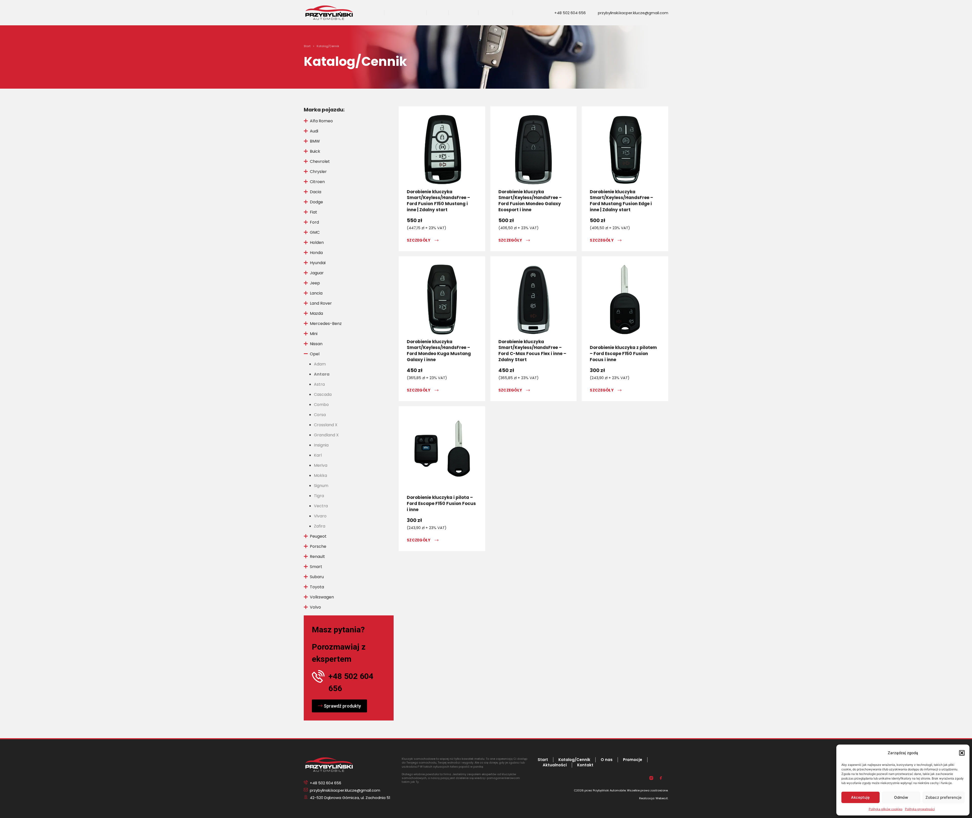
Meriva (320, 465)
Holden (317, 242)
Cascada (323, 394)
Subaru (317, 577)
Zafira (319, 526)
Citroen (317, 182)
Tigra (319, 496)
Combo (321, 404)
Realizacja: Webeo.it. (653, 798)
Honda (316, 253)
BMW (315, 141)
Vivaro (320, 516)
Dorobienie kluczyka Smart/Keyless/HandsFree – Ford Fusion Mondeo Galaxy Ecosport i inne (530, 201)
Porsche (318, 546)
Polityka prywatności (920, 809)
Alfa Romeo (321, 121)
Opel (314, 354)
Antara (322, 374)
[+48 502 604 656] (550, 12)
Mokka (320, 475)
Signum (321, 486)
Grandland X (326, 435)
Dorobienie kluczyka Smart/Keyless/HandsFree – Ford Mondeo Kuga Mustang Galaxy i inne (439, 351)
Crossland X (325, 425)
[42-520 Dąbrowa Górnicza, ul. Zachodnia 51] (306, 797)
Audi (314, 131)
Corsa (320, 415)
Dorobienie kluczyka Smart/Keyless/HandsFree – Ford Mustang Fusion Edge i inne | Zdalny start (621, 201)
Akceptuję (860, 797)
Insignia (321, 445)
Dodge (316, 202)
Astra (319, 384)
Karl (318, 455)
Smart (316, 567)
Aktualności (495, 12)
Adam (320, 364)
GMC (315, 232)
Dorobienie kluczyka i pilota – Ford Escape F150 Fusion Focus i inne (441, 503)
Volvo (315, 607)
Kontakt (526, 12)
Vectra (321, 506)
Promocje (463, 12)
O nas (437, 12)
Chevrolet (320, 161)
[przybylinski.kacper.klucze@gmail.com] (594, 12)
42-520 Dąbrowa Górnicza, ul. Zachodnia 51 (350, 797)
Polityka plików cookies (885, 809)
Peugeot (318, 536)
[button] (961, 752)
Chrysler (318, 171)
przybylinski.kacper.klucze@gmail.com (633, 12)
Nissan (316, 344)
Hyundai (318, 263)
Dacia (315, 192)
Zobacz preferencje (943, 797)
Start (374, 12)
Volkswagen (322, 597)
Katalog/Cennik (405, 12)
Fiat (313, 212)
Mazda (316, 313)
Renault (317, 556)
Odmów (901, 797)
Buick (315, 151)
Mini (313, 334)
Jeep (315, 283)
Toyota (317, 587)
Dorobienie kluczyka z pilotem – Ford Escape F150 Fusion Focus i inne (623, 353)
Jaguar (317, 273)
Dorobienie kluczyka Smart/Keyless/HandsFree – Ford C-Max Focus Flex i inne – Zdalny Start (532, 351)
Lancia (316, 293)
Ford (314, 222)
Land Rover (321, 303)
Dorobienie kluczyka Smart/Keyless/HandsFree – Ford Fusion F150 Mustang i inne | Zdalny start (438, 201)
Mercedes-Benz (326, 323)
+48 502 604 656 (570, 12)
